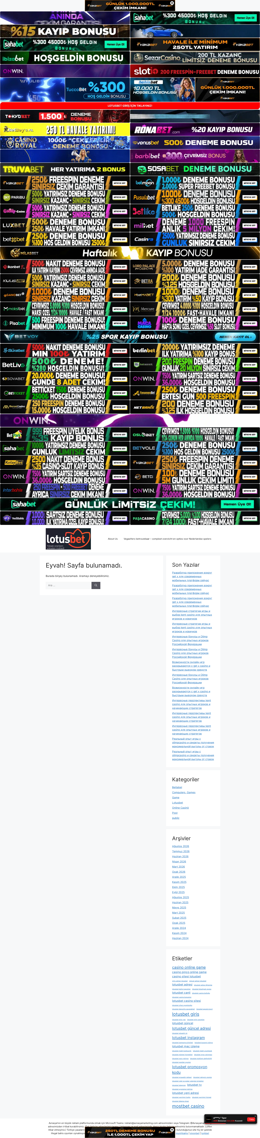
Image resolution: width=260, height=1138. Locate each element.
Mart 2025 (178, 912)
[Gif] (130, 253)
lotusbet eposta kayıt (204, 1009)
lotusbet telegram (179, 1085)
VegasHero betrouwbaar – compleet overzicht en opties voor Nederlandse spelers (167, 538)
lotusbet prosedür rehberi (182, 1077)
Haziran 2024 (180, 938)
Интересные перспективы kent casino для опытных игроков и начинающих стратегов (191, 704)
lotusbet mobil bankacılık (181, 1051)
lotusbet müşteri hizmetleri (182, 1055)
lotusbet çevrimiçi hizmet (201, 1097)
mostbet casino (188, 1106)
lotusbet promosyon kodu (189, 1069)
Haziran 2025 (180, 902)
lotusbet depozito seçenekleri (183, 1009)
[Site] (65, 183)
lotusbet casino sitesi (186, 1001)
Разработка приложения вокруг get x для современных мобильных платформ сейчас (192, 576)
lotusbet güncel (182, 1023)
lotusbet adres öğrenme (203, 985)
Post (175, 812)
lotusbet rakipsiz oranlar (202, 1077)
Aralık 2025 (179, 876)
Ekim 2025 (178, 887)
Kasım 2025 (179, 882)
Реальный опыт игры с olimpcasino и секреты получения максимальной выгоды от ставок (193, 742)
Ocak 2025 (178, 922)
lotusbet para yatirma (180, 1059)
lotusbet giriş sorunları (195, 1020)
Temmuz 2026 (181, 851)
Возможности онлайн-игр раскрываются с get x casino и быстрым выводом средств (191, 666)
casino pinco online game (189, 972)
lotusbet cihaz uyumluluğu (182, 1005)
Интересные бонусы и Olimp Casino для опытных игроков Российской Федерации (190, 640)
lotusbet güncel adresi (191, 1028)
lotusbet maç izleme (186, 1046)
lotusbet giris (185, 1014)
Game (175, 797)
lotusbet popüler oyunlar (181, 1062)
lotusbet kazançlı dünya (204, 1043)
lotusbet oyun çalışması (203, 1055)
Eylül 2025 (178, 892)
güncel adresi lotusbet (197, 981)
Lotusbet (177, 802)
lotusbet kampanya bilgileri (182, 1043)
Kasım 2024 (179, 933)
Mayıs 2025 (179, 907)
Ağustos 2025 (180, 897)
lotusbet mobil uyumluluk (202, 1051)
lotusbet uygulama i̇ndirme (182, 1089)
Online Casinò (180, 807)
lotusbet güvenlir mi (179, 1033)
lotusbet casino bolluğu (201, 993)
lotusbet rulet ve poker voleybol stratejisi (188, 1081)
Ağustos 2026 (180, 846)
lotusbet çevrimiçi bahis (181, 1097)
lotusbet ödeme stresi (180, 1101)
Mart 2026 (178, 866)
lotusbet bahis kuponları (181, 989)
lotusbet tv (194, 1085)
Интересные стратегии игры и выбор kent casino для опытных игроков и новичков (192, 615)
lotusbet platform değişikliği (201, 1059)
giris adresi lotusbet (180, 981)
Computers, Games (183, 792)
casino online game (189, 967)
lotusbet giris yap (179, 1020)
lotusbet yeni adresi (185, 1093)
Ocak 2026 (178, 871)
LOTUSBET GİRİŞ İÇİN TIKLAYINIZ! (130, 105)
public (175, 817)
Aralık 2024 (179, 928)
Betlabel (177, 787)
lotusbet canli (181, 992)
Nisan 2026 (179, 861)
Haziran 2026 (180, 856)
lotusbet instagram (188, 1037)
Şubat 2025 (179, 917)
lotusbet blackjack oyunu (201, 989)
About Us (113, 538)
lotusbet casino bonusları (181, 997)
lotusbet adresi (182, 984)
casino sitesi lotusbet (186, 976)
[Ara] (95, 585)
